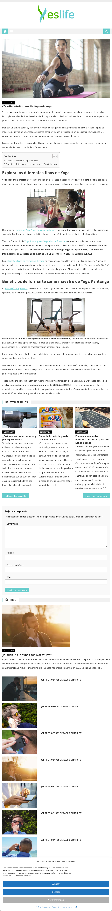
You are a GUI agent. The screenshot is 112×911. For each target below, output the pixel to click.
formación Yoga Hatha (16, 288)
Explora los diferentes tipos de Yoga (22, 160)
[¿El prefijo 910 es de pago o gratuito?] (19, 822)
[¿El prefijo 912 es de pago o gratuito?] (19, 795)
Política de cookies (42, 906)
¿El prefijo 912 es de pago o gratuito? (61, 786)
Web (9, 577)
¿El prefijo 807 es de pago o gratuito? (61, 706)
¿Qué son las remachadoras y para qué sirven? (19, 437)
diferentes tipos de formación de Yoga (25, 261)
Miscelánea (9, 102)
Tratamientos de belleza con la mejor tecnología (97, 495)
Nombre (10, 552)
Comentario (13, 523)
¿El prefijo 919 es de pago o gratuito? (61, 759)
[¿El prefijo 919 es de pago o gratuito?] (19, 768)
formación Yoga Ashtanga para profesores (36, 230)
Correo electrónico (15, 565)
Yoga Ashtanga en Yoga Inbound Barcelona (45, 241)
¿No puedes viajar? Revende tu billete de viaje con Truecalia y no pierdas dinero (17, 495)
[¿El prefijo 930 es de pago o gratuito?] (19, 742)
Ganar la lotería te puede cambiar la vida (53, 437)
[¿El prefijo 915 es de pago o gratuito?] (56, 626)
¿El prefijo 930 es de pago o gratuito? (61, 733)
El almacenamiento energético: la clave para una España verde (92, 439)
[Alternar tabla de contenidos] (53, 156)
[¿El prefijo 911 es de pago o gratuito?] (19, 849)
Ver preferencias (56, 900)
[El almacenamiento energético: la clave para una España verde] (92, 417)
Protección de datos (59, 906)
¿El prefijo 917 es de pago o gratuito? (61, 679)
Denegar (56, 892)
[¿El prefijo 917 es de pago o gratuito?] (19, 688)
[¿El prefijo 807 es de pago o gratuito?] (19, 715)
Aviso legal (73, 906)
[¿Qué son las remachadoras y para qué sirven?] (19, 417)
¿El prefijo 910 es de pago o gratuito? (61, 813)
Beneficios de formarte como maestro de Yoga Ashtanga (31, 164)
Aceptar (56, 884)
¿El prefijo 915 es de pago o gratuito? (27, 655)
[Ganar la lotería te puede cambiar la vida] (56, 417)
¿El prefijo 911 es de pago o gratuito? (61, 840)
